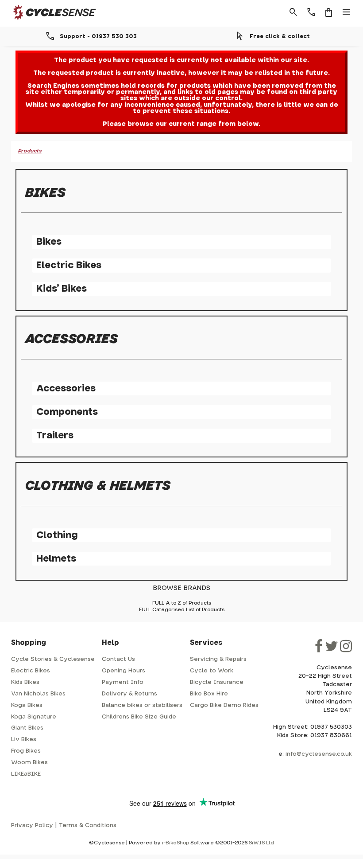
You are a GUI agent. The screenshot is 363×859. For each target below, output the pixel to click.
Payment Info (122, 682)
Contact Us (118, 659)
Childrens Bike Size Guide (139, 717)
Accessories (66, 388)
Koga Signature (33, 717)
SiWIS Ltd (261, 842)
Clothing (56, 535)
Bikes (49, 241)
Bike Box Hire (209, 694)
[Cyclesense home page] (49, 21)
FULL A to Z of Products (181, 603)
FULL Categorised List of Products (181, 609)
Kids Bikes (25, 682)
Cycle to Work (211, 671)
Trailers (54, 435)
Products (30, 150)
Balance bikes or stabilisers (142, 705)
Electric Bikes (68, 265)
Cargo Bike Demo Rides (224, 705)
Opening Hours (123, 671)
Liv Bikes (23, 739)
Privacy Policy (32, 825)
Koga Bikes (26, 705)
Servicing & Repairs (218, 659)
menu (346, 12)
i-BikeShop (175, 842)
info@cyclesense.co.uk (319, 754)
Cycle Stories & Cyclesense (53, 659)
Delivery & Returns (129, 694)
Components (67, 412)
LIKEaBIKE (26, 774)
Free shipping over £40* (87, 36)
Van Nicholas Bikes (38, 694)
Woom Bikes (29, 762)
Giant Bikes (27, 728)
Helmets (56, 558)
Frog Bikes (26, 751)
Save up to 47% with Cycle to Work (268, 36)
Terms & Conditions (87, 825)
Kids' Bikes (61, 288)
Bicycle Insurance (216, 682)
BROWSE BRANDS (181, 588)
